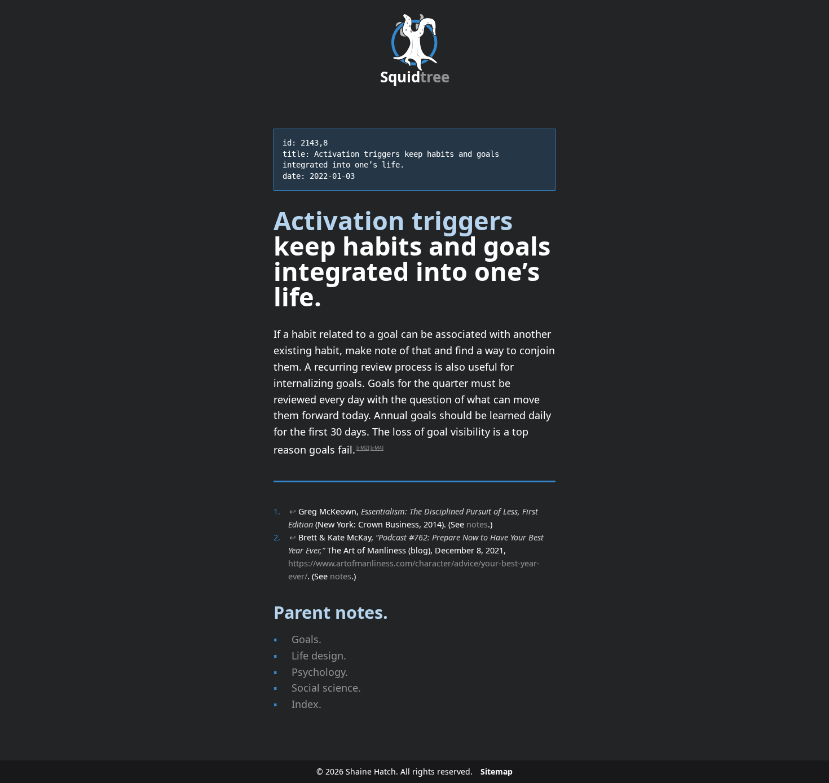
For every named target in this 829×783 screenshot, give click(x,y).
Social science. (326, 687)
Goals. (306, 639)
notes (477, 524)
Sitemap (496, 771)
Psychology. (320, 672)
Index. (306, 704)
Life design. (319, 655)
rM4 (377, 447)
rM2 (363, 447)
